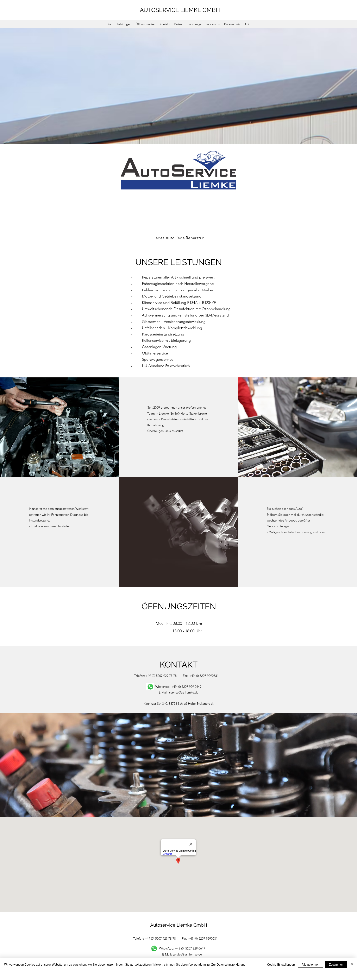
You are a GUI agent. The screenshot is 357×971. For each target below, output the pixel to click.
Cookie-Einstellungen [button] (281, 964)
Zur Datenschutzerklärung (228, 964)
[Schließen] (352, 964)
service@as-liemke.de (183, 692)
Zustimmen (336, 964)
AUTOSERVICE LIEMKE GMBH (180, 10)
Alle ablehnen (310, 964)
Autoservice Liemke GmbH (178, 925)
